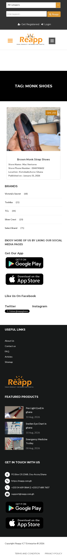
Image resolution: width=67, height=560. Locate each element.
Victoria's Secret (13, 193)
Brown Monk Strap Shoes (33, 159)
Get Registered (30, 24)
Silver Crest (10, 219)
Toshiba (9, 202)
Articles (8, 356)
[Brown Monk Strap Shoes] (33, 129)
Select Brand (11, 228)
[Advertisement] (33, 55)
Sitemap (9, 362)
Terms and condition (27, 553)
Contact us (10, 346)
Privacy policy (53, 553)
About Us (9, 340)
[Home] (28, 40)
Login (47, 24)
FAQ (7, 351)
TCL (7, 210)
